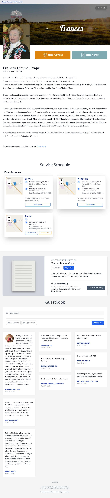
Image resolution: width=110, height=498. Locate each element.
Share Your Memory (96, 288)
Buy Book (68, 268)
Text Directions (37, 205)
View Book (56, 268)
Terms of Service (61, 488)
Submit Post (97, 323)
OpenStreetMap (57, 492)
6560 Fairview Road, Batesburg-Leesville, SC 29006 (40, 192)
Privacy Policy (49, 488)
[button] (14, 184)
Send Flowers (45, 233)
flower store (41, 146)
